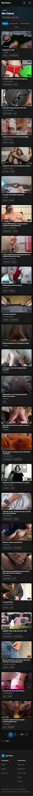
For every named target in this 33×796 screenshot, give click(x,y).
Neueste (5, 23)
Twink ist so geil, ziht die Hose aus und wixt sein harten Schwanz (16, 512)
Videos (3, 764)
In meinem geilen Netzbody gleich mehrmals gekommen (14, 720)
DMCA (19, 777)
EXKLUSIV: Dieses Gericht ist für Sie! (14, 108)
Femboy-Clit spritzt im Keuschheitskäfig (15, 137)
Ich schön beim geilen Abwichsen (13, 195)
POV (14, 578)
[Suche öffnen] (24, 3)
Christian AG (7, 723)
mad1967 (6, 52)
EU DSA (20, 781)
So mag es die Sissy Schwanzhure (14, 691)
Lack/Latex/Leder (13, 55)
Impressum (21, 764)
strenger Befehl (8, 602)
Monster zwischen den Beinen (12, 542)
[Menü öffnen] (30, 3)
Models (3, 769)
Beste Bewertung (25, 23)
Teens (15, 84)
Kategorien (4, 773)
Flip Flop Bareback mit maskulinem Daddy (16, 343)
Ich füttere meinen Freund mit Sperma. (15, 79)
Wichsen (11, 142)
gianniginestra (7, 575)
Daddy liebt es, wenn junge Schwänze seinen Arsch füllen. (15, 395)
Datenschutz (21, 769)
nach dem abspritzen (9, 314)
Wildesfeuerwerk (8, 139)
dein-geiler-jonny (8, 456)
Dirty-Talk (5, 171)
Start (2, 741)
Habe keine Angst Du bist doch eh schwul (16, 482)
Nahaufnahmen (7, 231)
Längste (16, 27)
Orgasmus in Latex (9, 50)
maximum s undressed (9, 228)
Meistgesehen (14, 23)
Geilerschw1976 (8, 693)
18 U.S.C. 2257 (22, 773)
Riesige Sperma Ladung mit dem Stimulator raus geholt (16, 452)
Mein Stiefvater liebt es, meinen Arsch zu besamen (16, 426)
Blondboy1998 (7, 515)
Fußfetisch (11, 290)
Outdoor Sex (6, 261)
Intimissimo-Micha (8, 316)
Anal (4, 401)
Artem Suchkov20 (8, 81)
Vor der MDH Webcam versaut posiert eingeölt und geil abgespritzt (15, 224)
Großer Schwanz (7, 84)
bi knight (6, 197)
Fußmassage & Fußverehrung (12, 285)
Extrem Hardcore (7, 636)
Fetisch (5, 55)
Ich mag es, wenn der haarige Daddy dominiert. (14, 369)
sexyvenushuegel (8, 168)
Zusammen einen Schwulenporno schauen (16, 166)
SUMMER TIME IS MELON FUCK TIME (15, 631)
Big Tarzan (6, 544)
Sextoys (5, 667)
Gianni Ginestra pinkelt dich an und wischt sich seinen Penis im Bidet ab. (16, 572)
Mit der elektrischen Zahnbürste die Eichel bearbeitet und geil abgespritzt (16, 661)
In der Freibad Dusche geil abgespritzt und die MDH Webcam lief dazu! (16, 255)
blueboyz (6, 287)
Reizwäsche (11, 727)
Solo (15, 113)
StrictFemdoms (8, 633)
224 (22, 734)
